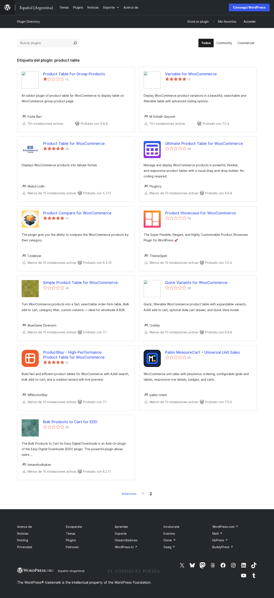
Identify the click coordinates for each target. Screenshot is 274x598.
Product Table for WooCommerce (74, 143)
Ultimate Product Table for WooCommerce (204, 143)
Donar (170, 540)
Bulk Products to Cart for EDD (70, 422)
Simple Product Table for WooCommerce (80, 282)
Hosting (22, 540)
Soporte (121, 533)
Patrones (72, 547)
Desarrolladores (126, 540)
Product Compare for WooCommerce (77, 213)
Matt (217, 533)
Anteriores (129, 494)
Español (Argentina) (71, 571)
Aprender (121, 526)
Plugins (71, 540)
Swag (169, 547)
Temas (70, 533)
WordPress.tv (126, 547)
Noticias (22, 533)
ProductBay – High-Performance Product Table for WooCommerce (74, 354)
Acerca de (24, 526)
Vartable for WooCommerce (191, 74)
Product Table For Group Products (74, 74)
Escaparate (74, 526)
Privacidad (24, 547)
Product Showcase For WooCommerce (200, 213)
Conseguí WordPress (249, 7)
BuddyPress (222, 547)
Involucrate (171, 526)
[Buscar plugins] (75, 43)
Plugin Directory (28, 21)
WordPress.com (225, 526)
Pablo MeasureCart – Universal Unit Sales (202, 352)
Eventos (169, 533)
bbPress (220, 540)
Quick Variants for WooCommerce (196, 282)
